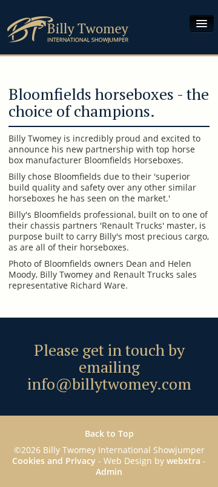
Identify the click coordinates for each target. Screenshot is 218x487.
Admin (109, 471)
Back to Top (109, 433)
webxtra (183, 460)
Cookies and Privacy (54, 460)
